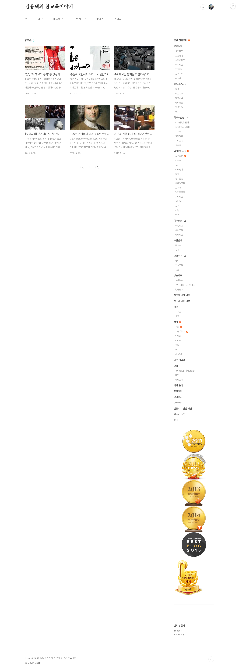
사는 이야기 (180, 331)
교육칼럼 (179, 156)
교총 (177, 250)
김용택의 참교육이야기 (49, 6)
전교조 (178, 245)
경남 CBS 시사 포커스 (185, 285)
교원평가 (179, 55)
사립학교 (179, 197)
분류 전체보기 (181, 40)
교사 (177, 165)
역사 (177, 349)
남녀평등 (179, 102)
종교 (176, 306)
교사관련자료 (180, 151)
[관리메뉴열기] (233, 6)
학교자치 (179, 69)
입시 (177, 112)
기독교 (178, 311)
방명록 (100, 19)
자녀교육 (179, 140)
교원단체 (178, 240)
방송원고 (179, 289)
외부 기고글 (179, 359)
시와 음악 (178, 385)
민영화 (178, 336)
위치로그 (81, 19)
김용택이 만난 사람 (183, 408)
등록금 (178, 145)
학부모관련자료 (181, 117)
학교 (177, 174)
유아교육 (179, 230)
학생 (177, 89)
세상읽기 (179, 354)
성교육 (178, 78)
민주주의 (178, 402)
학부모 (178, 160)
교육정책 (178, 46)
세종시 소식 (179, 414)
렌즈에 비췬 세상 (182, 301)
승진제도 (179, 51)
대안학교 (179, 234)
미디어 (178, 340)
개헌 (177, 375)
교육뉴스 (179, 280)
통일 (176, 420)
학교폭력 (179, 93)
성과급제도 (180, 60)
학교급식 (179, 98)
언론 (177, 215)
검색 (203, 7)
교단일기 (179, 201)
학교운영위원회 (182, 122)
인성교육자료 (180, 255)
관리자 (118, 19)
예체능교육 (180, 183)
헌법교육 (179, 379)
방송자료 (178, 275)
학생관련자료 (180, 84)
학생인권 (179, 107)
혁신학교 (179, 64)
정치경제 (178, 391)
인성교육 (179, 265)
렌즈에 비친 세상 (182, 295)
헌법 (176, 365)
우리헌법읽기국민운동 (185, 370)
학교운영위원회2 (182, 127)
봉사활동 (179, 178)
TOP (211, 659)
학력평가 (179, 169)
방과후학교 (180, 192)
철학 (177, 260)
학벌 (177, 210)
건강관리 (178, 397)
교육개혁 (179, 74)
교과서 (178, 187)
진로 (177, 269)
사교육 (178, 131)
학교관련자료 (180, 220)
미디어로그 (59, 19)
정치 (176, 322)
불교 (177, 316)
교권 (177, 206)
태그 (40, 19)
